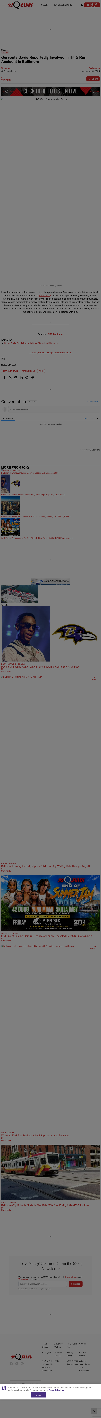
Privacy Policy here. (56, 1390)
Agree (38, 1395)
